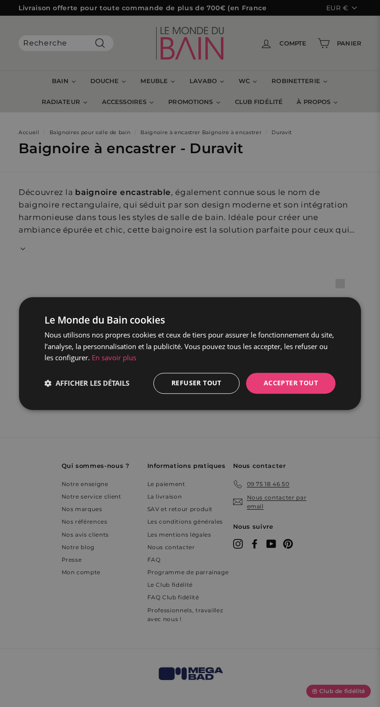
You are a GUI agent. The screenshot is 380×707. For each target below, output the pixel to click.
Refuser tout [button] (196, 382)
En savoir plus (114, 358)
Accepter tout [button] (291, 382)
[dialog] (190, 353)
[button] (86, 383)
